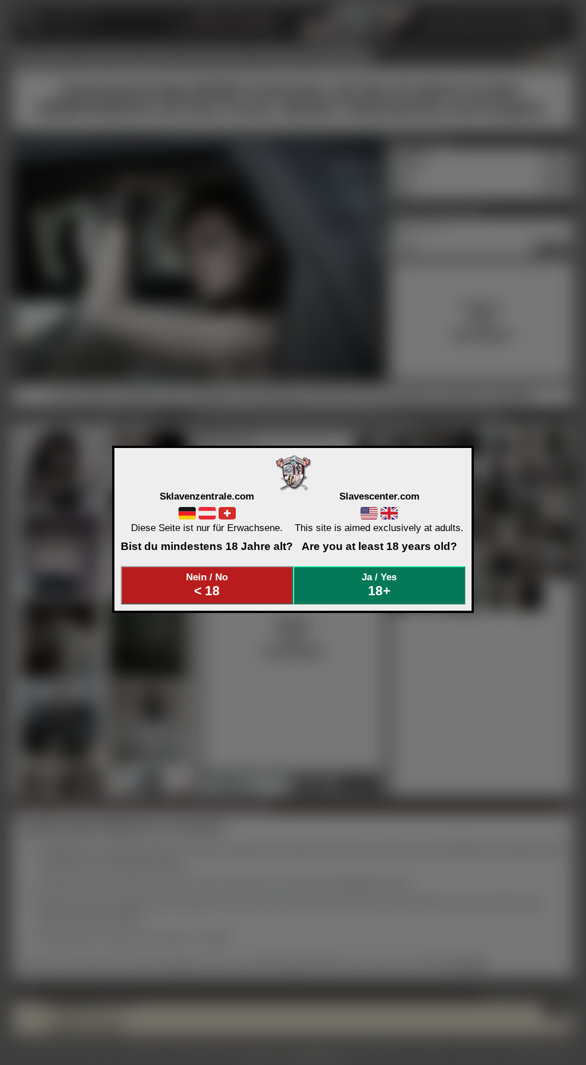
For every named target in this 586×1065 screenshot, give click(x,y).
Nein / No (207, 585)
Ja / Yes (379, 585)
